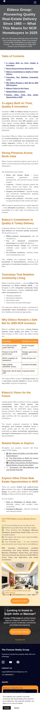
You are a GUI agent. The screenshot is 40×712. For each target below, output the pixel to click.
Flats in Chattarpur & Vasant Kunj (21, 502)
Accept (6, 708)
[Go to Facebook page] (18, 662)
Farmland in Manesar (14, 509)
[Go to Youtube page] (10, 662)
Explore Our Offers (20, 601)
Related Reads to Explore (15, 91)
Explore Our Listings (20, 632)
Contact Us (20, 640)
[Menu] (35, 2)
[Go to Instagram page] (3, 662)
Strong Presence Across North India (19, 68)
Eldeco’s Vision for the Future (17, 88)
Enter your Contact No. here (13, 688)
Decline (16, 708)
